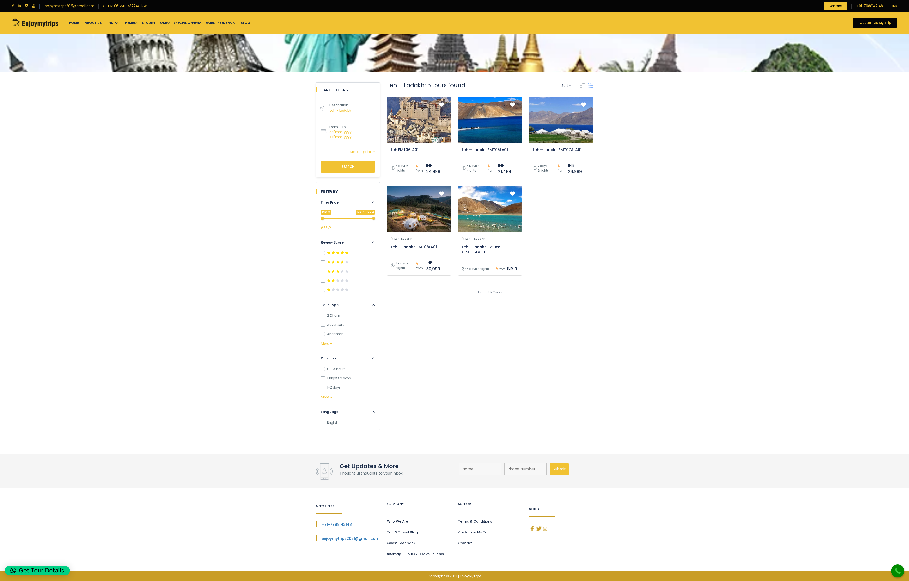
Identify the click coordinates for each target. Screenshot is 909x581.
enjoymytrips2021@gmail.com (69, 6)
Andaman (335, 334)
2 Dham (333, 315)
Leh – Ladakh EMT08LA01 (414, 247)
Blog (245, 22)
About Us (93, 22)
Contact (835, 6)
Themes (129, 22)
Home (74, 22)
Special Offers (186, 22)
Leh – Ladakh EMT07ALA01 (557, 149)
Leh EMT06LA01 (404, 149)
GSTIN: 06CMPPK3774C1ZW (125, 6)
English (332, 422)
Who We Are (397, 521)
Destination (338, 105)
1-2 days (334, 387)
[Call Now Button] (897, 570)
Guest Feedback (220, 22)
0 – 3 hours (336, 369)
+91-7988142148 (870, 6)
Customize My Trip (875, 22)
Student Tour (154, 22)
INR (894, 6)
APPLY (326, 227)
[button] (37, 570)
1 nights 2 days (339, 378)
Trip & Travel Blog (402, 532)
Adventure (335, 324)
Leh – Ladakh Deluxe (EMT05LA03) (481, 249)
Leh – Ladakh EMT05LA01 (485, 149)
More (325, 343)
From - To (337, 126)
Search (348, 166)
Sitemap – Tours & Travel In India (415, 554)
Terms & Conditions (475, 521)
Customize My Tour (474, 532)
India (112, 22)
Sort (565, 85)
